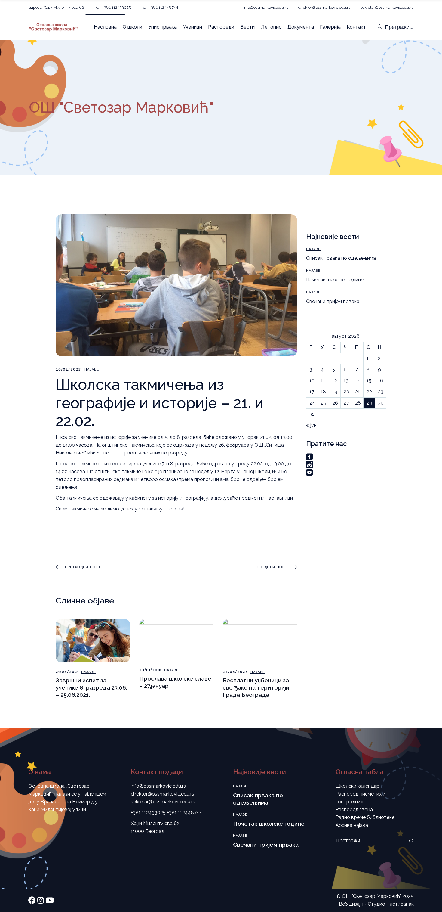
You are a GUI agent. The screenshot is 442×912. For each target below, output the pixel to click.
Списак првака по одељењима (341, 258)
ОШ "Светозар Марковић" (371, 896)
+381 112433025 (148, 812)
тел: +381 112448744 (159, 7)
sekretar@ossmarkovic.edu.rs (387, 7)
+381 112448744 (184, 812)
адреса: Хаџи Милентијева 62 (56, 7)
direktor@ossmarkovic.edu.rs (324, 7)
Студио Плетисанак (391, 904)
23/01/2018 (150, 670)
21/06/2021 (67, 672)
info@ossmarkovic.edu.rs (265, 7)
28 (358, 403)
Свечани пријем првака (332, 301)
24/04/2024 (235, 672)
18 (323, 392)
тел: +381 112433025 (112, 7)
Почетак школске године (335, 280)
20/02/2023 (68, 369)
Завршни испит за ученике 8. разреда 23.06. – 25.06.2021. (91, 687)
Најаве (91, 369)
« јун (311, 425)
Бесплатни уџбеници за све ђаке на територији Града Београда (256, 687)
